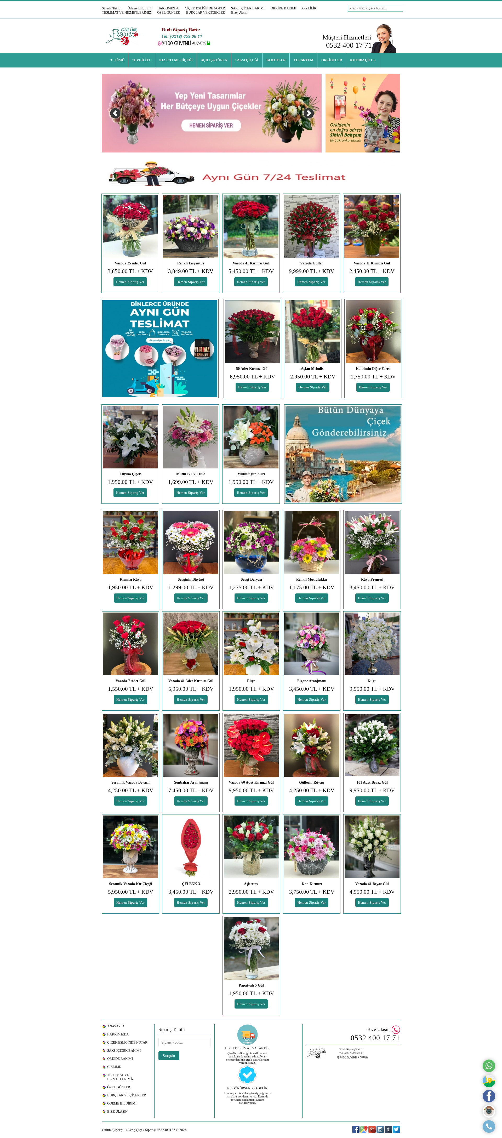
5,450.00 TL (251, 271)
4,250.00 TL (130, 790)
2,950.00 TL (312, 376)
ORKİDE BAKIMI (283, 8)
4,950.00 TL (372, 892)
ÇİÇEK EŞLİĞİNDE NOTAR (205, 8)
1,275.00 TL (251, 587)
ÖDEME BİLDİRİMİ (121, 1103)
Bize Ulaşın (239, 12)
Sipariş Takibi (112, 8)
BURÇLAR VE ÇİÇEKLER (205, 12)
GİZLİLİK (309, 8)
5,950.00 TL (191, 689)
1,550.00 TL (130, 689)
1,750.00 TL (373, 376)
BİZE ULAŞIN (117, 1111)
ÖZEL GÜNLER (168, 12)
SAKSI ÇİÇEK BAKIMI (248, 8)
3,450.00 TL (372, 587)
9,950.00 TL (372, 689)
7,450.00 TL (191, 790)
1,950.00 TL (130, 482)
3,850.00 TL (130, 271)
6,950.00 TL (252, 376)
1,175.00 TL (311, 587)
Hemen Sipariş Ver (130, 282)
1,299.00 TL (191, 587)
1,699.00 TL (190, 482)
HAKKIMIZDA (168, 8)
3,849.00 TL (190, 271)
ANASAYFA (115, 1026)
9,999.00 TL (311, 271)
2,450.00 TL (372, 271)
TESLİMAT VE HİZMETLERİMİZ (126, 12)
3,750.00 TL (311, 892)
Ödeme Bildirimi (139, 8)
